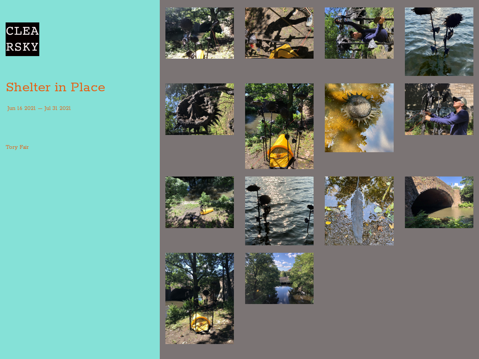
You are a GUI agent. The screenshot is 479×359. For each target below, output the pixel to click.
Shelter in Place (55, 87)
